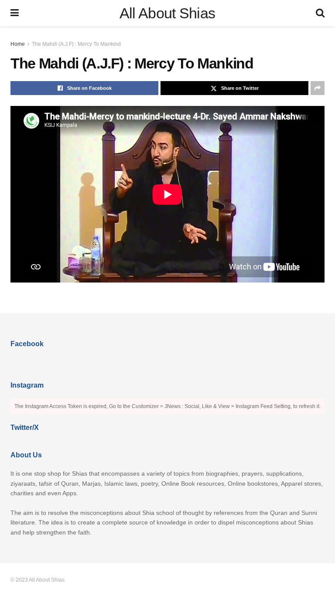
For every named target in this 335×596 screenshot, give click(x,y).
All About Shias (167, 13)
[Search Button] (320, 13)
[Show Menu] (14, 13)
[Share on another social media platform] (318, 88)
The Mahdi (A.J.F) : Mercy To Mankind (76, 44)
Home (17, 44)
